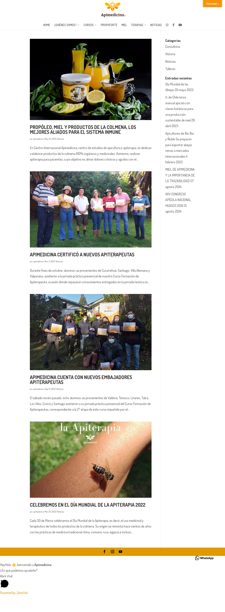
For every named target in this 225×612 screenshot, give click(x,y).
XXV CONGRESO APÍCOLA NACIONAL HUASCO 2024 (178, 200)
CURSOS (89, 25)
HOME (46, 25)
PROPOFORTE (109, 25)
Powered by (14, 592)
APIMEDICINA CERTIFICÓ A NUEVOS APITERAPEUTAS (82, 254)
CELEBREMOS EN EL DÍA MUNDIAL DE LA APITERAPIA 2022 (87, 505)
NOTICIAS (156, 25)
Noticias (60, 139)
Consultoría (172, 46)
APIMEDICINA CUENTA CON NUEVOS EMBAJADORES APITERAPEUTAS (81, 379)
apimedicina (38, 139)
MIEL (124, 25)
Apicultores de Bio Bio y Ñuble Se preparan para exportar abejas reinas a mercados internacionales (179, 144)
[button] (112, 581)
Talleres (170, 69)
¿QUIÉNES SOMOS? (65, 25)
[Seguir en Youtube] (120, 551)
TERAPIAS (137, 25)
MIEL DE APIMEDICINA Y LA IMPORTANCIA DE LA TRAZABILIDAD (180, 175)
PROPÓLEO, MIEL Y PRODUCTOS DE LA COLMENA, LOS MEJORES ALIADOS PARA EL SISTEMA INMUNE (83, 129)
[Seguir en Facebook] (104, 551)
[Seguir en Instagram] (112, 551)
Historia (170, 54)
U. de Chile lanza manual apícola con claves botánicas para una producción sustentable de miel (179, 108)
